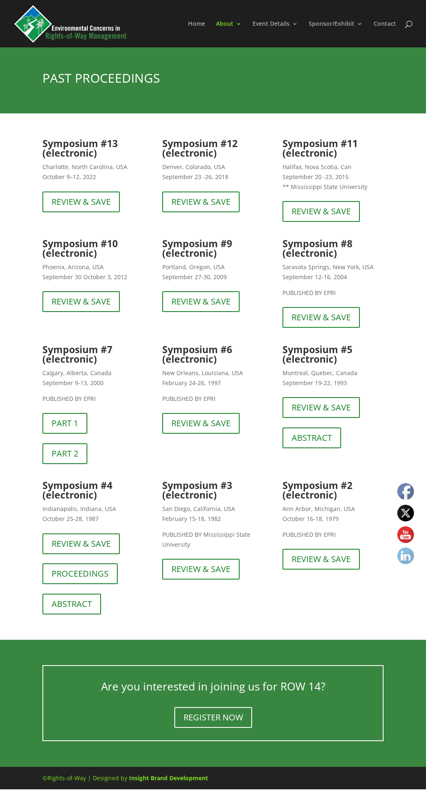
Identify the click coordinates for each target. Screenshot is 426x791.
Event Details (271, 24)
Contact (385, 24)
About (224, 24)
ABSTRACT (312, 437)
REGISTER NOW (213, 717)
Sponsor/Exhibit (331, 24)
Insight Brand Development (168, 778)
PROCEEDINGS (80, 573)
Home (196, 24)
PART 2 (65, 453)
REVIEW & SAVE (81, 201)
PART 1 (65, 423)
